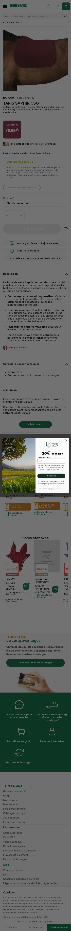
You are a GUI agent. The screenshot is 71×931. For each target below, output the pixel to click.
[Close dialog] (66, 440)
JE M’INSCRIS (51, 476)
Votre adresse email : (44, 457)
